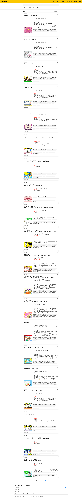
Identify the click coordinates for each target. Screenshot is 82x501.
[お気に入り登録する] (57, 14)
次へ (48, 480)
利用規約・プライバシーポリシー (30, 496)
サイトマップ (23, 496)
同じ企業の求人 (26, 83)
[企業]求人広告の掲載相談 (39, 496)
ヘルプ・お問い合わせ (18, 496)
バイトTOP (16, 493)
